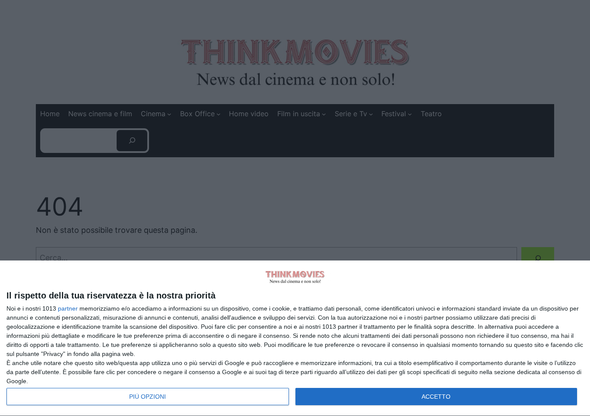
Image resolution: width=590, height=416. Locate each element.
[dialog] (295, 338)
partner (68, 308)
